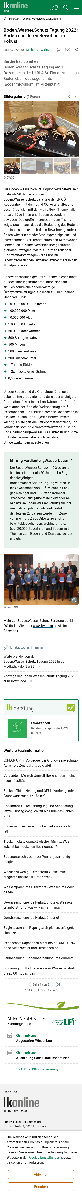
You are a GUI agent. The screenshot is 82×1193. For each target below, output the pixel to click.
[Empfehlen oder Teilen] (76, 49)
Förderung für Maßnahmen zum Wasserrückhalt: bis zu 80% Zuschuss (40, 970)
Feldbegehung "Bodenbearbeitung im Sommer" (38, 958)
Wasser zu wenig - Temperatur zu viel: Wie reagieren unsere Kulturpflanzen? (35, 874)
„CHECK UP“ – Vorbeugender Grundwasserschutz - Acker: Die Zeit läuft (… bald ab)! (41, 762)
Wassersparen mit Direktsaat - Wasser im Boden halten (39, 889)
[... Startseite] (16, 7)
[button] (76, 7)
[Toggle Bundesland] (53, 7)
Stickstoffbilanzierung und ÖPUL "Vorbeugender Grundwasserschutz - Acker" (39, 793)
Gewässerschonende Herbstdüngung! (31, 918)
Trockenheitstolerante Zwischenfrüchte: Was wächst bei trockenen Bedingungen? (36, 844)
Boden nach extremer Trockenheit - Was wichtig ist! (39, 828)
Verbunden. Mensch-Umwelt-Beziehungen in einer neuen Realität (40, 778)
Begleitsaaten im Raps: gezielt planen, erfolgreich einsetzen (40, 930)
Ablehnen (41, 1175)
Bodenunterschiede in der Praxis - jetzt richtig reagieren (37, 859)
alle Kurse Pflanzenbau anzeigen (39, 1069)
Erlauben (41, 1187)
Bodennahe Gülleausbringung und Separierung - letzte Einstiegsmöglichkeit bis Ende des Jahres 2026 (39, 811)
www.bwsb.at (43, 626)
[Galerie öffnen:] (41, 579)
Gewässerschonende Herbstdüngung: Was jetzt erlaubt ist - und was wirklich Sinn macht (38, 904)
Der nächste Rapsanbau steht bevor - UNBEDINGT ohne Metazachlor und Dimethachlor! (40, 945)
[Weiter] (70, 129)
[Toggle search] (65, 7)
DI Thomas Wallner (38, 49)
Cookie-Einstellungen (44, 1157)
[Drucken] (58, 49)
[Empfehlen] (67, 49)
